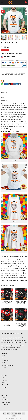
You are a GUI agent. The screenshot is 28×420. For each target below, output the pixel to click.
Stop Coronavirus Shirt (7, 322)
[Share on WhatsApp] (2, 84)
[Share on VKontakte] (14, 84)
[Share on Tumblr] (19, 84)
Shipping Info (5, 404)
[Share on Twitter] (7, 84)
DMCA (3, 358)
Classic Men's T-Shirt (14, 73)
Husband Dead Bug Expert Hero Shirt (17, 280)
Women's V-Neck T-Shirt (10, 75)
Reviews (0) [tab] (4, 100)
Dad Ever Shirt (22, 73)
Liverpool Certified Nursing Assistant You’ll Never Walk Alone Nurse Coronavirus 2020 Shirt (21, 323)
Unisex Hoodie (17, 74)
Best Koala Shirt (6, 73)
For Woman (5, 380)
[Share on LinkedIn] (17, 84)
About (3, 355)
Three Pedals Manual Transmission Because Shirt (7, 302)
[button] (2, 2)
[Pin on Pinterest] (12, 84)
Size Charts (5, 399)
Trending (7, 40)
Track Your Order (6, 402)
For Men (4, 377)
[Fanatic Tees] (5, 81)
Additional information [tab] (7, 95)
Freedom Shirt (4, 74)
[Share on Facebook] (5, 84)
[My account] (26, 2)
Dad (25, 121)
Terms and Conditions (7, 365)
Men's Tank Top (10, 74)
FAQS (3, 362)
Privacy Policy (5, 360)
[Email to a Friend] (9, 84)
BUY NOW (5, 50)
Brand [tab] (2, 97)
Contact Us (4, 367)
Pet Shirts (4, 387)
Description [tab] (4, 92)
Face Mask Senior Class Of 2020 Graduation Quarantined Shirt (21, 302)
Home (2, 40)
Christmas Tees (6, 384)
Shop (3, 397)
